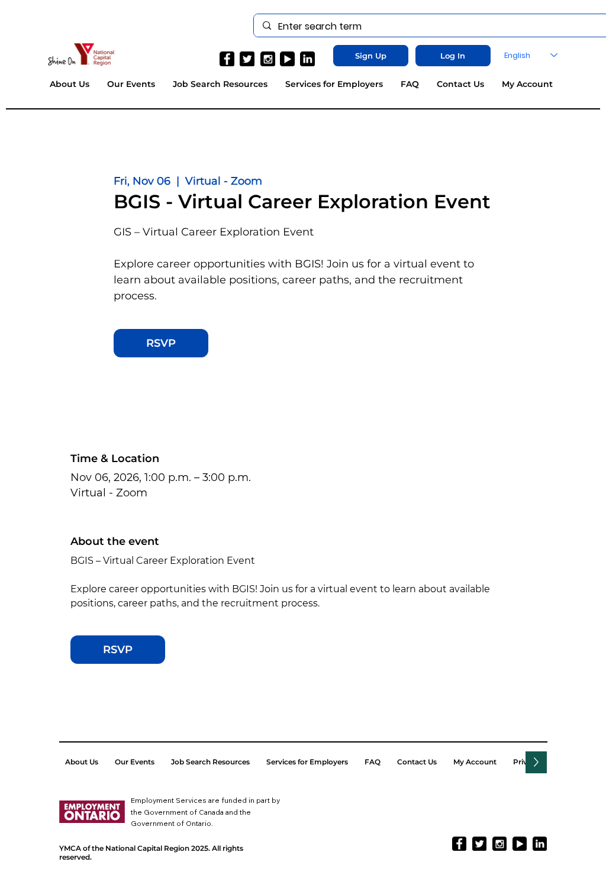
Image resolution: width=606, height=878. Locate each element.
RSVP (161, 343)
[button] (370, 55)
